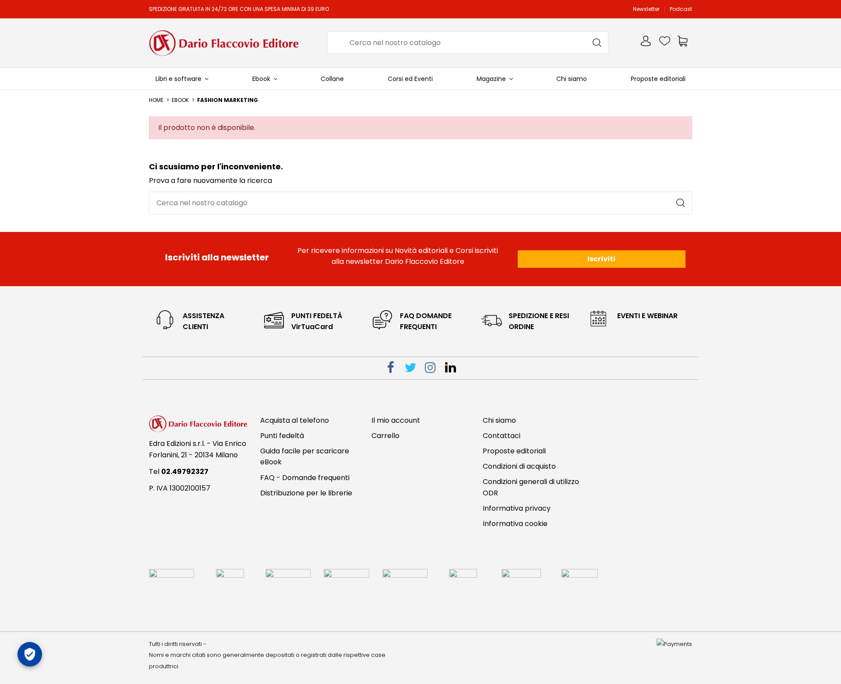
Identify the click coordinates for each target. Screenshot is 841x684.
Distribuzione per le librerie (306, 493)
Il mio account (395, 420)
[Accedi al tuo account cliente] (646, 42)
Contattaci (501, 436)
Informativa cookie (515, 524)
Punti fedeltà (282, 436)
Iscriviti (601, 259)
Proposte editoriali (514, 451)
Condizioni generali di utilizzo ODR (531, 487)
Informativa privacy (517, 508)
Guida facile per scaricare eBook (304, 456)
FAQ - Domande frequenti (305, 478)
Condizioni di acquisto (519, 466)
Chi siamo (499, 420)
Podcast (681, 9)
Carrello (385, 436)
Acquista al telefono (294, 420)
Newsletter (647, 9)
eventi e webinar (647, 316)
